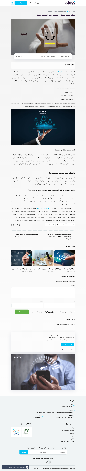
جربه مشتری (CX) (61, 72)
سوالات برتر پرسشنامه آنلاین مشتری (65, 269)
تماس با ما (71, 439)
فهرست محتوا (69, 65)
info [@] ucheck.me (67, 407)
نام (73, 301)
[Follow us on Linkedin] (42, 462)
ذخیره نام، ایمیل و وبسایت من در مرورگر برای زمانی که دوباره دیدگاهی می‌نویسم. (51, 312)
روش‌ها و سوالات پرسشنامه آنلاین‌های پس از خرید (21, 269)
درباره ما (72, 433)
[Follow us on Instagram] (51, 462)
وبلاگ (70, 11)
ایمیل (41, 301)
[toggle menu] (12, 3)
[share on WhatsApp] (16, 56)
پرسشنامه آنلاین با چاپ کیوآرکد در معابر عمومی (43, 269)
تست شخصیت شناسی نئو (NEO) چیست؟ (26, 234)
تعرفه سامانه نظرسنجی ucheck (65, 436)
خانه (74, 11)
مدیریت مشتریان (50, 224)
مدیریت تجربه (70, 224)
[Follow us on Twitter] (47, 462)
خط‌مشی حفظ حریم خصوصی (66, 441)
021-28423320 (69, 418)
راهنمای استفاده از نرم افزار (67, 430)
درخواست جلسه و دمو (68, 349)
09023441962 (36, 418)
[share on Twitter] (19, 56)
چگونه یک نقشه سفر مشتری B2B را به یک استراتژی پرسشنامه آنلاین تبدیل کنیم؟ (59, 235)
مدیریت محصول (60, 224)
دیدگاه (72, 285)
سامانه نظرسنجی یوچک (42, 208)
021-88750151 (59, 418)
